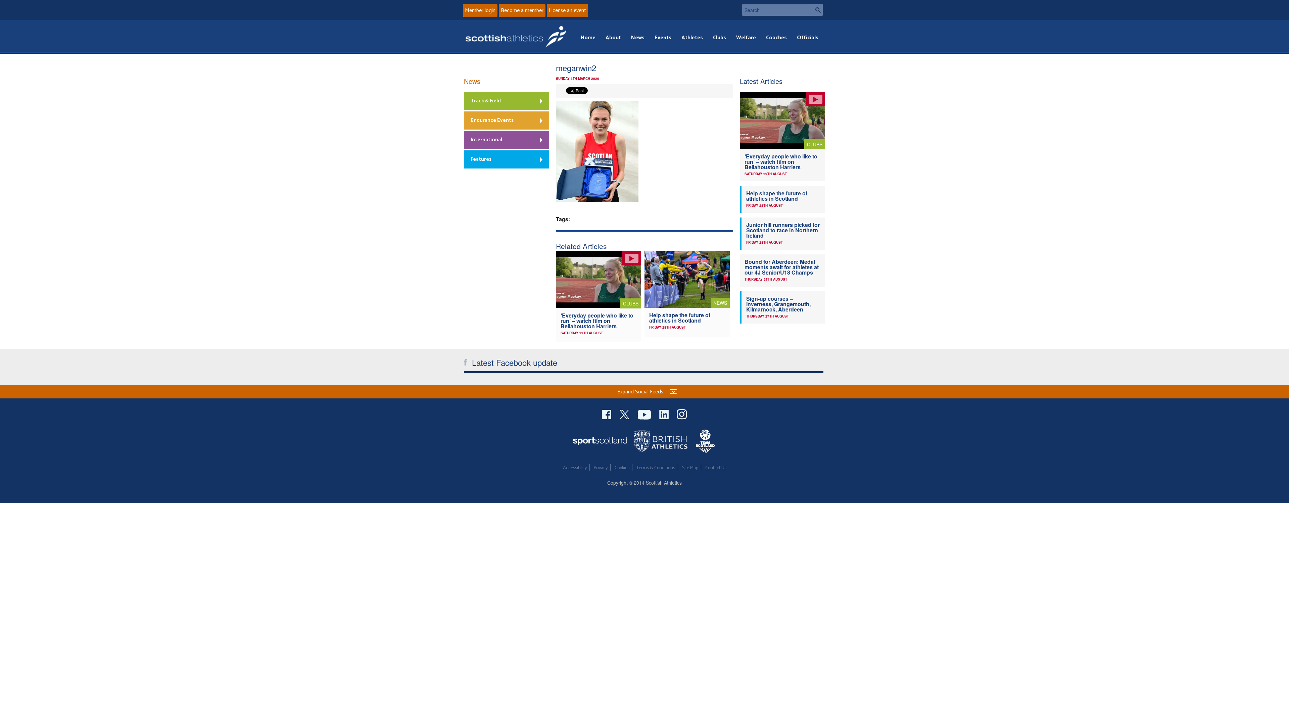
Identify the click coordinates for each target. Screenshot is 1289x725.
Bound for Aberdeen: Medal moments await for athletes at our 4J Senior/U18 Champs (782, 267)
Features (481, 159)
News (637, 37)
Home (588, 37)
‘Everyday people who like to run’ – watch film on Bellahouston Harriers (597, 320)
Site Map (690, 468)
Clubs (719, 37)
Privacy (601, 468)
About (613, 37)
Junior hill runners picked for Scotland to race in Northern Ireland (783, 230)
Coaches (776, 37)
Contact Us (715, 468)
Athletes (692, 37)
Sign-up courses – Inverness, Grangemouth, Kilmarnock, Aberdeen (778, 304)
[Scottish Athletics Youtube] (645, 414)
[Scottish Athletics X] (625, 414)
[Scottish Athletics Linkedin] (664, 414)
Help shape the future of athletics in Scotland (679, 317)
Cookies (622, 468)
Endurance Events (492, 120)
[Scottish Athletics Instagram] (682, 414)
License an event (567, 10)
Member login (480, 10)
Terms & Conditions (655, 468)
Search (816, 10)
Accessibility (575, 468)
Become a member (522, 10)
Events (663, 37)
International (486, 140)
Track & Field (486, 101)
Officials (807, 37)
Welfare (746, 37)
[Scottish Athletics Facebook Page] (607, 414)
